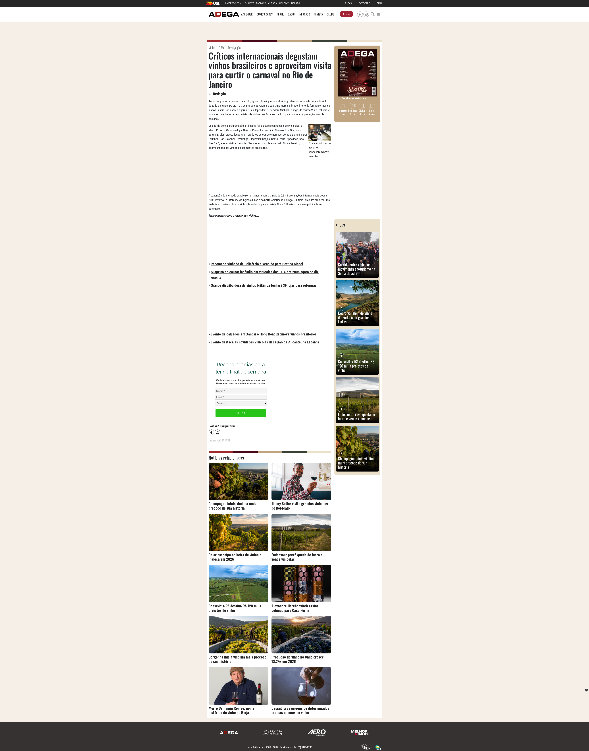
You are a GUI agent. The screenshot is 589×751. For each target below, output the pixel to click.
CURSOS (272, 3)
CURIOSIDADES (265, 14)
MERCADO (304, 14)
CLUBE (330, 14)
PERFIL (280, 14)
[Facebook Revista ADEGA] (360, 14)
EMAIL (380, 3)
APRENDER (247, 14)
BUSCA (348, 3)
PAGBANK (261, 3)
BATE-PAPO (364, 3)
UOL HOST (249, 3)
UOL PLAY (284, 3)
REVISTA (318, 14)
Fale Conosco (286, 747)
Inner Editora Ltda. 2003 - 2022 (263, 747)
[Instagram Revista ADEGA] (366, 14)
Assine (346, 14)
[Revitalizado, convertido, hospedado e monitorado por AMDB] (378, 747)
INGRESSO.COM (233, 3)
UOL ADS (295, 3)
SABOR (291, 14)
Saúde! (240, 413)
